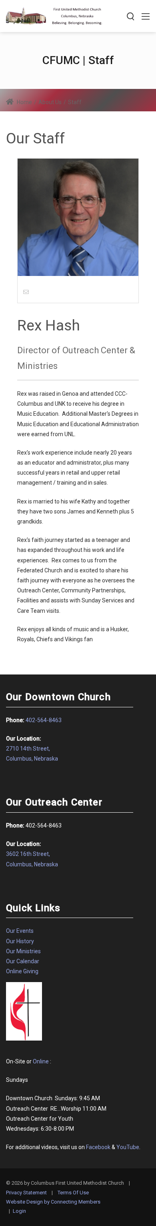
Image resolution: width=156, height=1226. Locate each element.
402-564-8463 (44, 720)
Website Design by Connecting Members (53, 1202)
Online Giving (22, 971)
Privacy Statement (26, 1193)
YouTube (127, 1147)
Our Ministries (23, 951)
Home (24, 102)
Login (19, 1211)
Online (41, 1061)
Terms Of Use (73, 1193)
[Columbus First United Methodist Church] (54, 15)
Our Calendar (22, 961)
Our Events (20, 931)
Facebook (98, 1147)
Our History (20, 941)
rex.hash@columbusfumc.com (70, 292)
